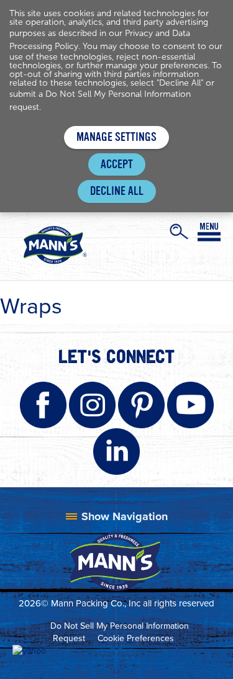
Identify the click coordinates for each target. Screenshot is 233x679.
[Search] (179, 231)
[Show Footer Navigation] (117, 516)
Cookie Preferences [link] (136, 638)
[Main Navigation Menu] (209, 232)
